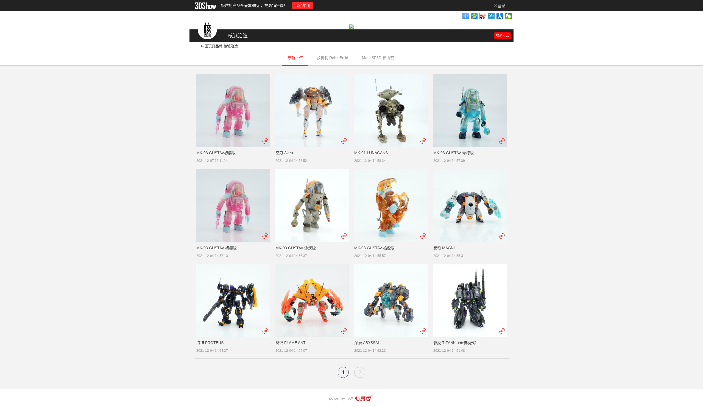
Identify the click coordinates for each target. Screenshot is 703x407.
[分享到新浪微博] (482, 16)
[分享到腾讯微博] (491, 16)
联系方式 (502, 35)
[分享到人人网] (499, 16)
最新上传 (295, 58)
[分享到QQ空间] (474, 16)
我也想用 (302, 5)
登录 (501, 6)
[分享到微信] (508, 16)
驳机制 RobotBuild (332, 58)
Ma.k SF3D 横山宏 (378, 58)
